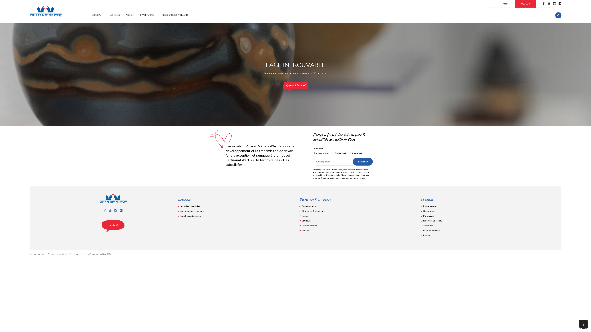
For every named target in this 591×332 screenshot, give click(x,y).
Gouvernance (429, 211)
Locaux (305, 216)
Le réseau (96, 15)
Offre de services (431, 230)
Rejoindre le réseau (432, 220)
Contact (525, 4)
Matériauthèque (309, 225)
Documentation (309, 206)
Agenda (130, 15)
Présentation (429, 206)
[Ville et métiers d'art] (46, 11)
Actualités (428, 225)
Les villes (115, 15)
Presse (505, 3)
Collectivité (340, 153)
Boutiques (307, 220)
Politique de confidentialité (59, 254)
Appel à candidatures (190, 216)
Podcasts (306, 230)
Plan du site (79, 254)
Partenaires (428, 216)
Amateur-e (356, 153)
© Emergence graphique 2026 (99, 254)
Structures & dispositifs (313, 211)
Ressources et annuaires (175, 15)
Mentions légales (37, 254)
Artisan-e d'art (322, 153)
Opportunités (147, 15)
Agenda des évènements (192, 211)
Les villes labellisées (190, 206)
